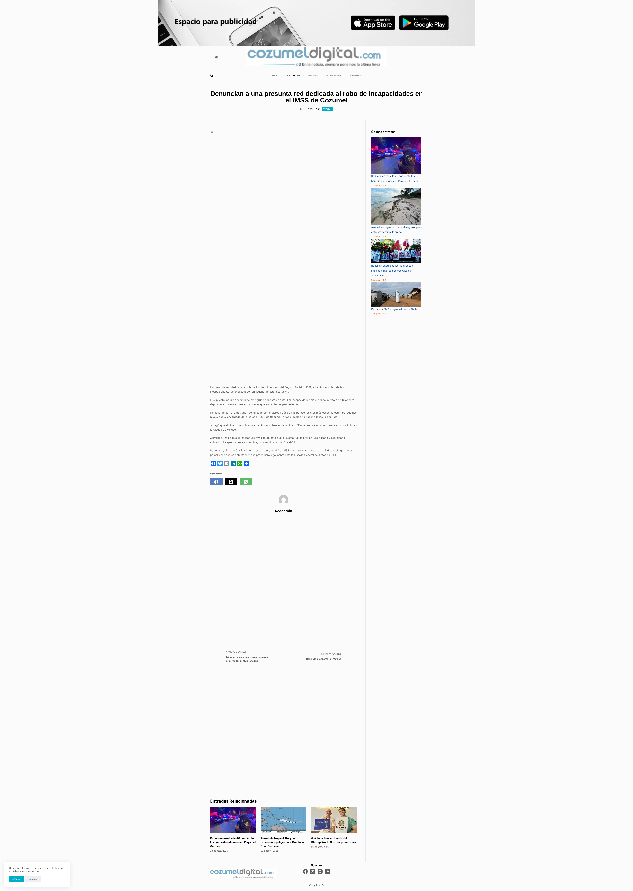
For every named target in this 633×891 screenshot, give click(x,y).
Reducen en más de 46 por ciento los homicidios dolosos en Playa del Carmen (233, 842)
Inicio (275, 75)
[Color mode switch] (216, 57)
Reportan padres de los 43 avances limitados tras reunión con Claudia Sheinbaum (392, 270)
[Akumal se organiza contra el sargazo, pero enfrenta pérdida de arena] (396, 206)
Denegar (33, 879)
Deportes (355, 75)
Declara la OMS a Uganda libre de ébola (394, 309)
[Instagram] (320, 871)
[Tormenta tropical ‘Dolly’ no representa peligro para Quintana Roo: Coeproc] (283, 820)
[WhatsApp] (246, 481)
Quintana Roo (293, 75)
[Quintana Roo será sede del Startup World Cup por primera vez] (334, 820)
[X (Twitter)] (231, 481)
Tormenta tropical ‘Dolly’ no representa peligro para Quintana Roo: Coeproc (282, 842)
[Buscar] (211, 75)
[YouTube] (327, 871)
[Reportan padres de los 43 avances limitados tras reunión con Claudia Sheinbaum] (396, 251)
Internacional (334, 75)
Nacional (313, 75)
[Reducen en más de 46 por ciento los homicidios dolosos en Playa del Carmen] (233, 820)
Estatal (327, 109)
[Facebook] (216, 481)
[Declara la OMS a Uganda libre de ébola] (396, 294)
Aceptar (16, 879)
